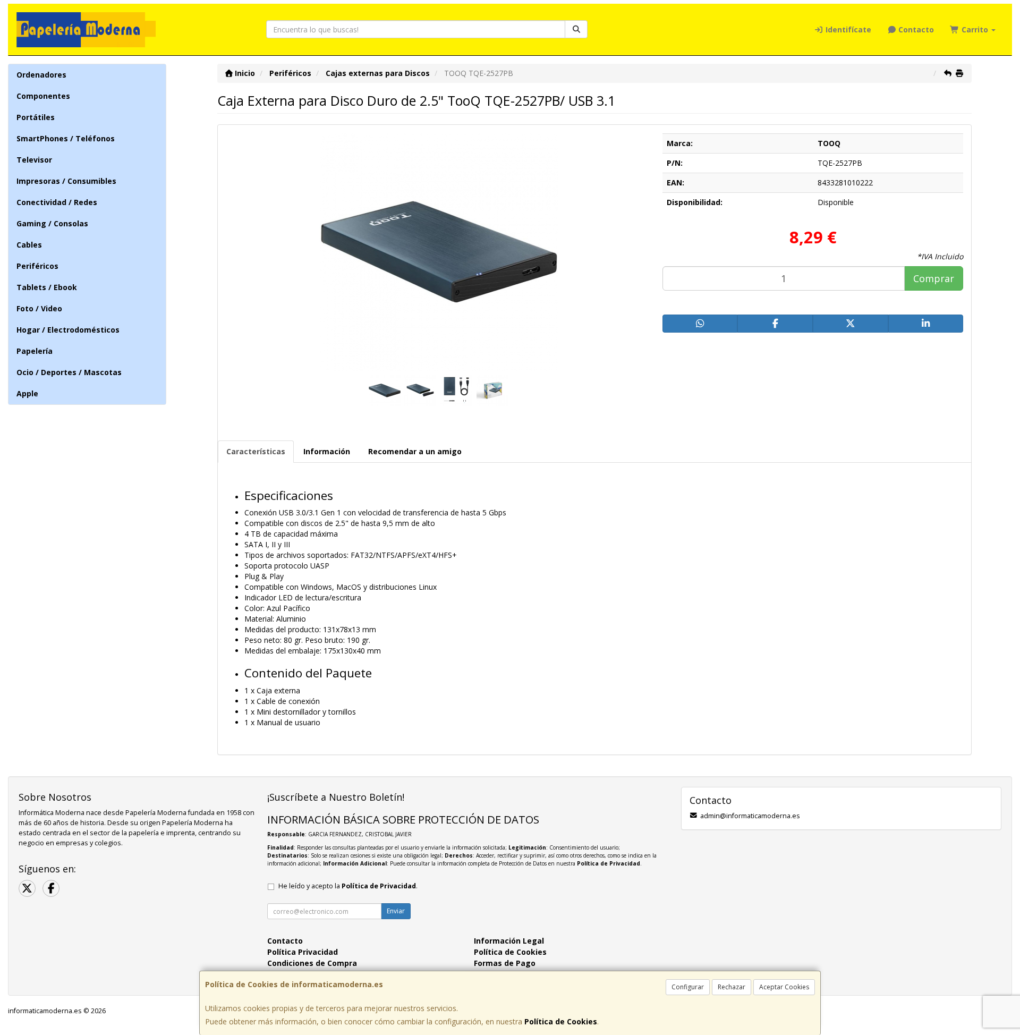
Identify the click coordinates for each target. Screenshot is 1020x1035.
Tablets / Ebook (46, 287)
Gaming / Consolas (52, 223)
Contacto (915, 29)
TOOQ (829, 143)
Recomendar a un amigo (415, 451)
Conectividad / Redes (56, 202)
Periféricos (37, 266)
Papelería (34, 351)
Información (326, 451)
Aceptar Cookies (784, 986)
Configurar (688, 986)
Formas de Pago (505, 963)
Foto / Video (39, 308)
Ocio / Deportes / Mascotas (69, 372)
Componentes (43, 96)
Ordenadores (41, 75)
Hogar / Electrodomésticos (68, 330)
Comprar (933, 278)
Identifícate (847, 29)
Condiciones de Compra (312, 963)
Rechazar (731, 986)
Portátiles (35, 117)
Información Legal (509, 941)
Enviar (396, 910)
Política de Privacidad (608, 863)
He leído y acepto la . (348, 885)
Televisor (34, 160)
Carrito (974, 29)
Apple (27, 393)
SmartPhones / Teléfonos (65, 138)
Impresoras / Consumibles (66, 181)
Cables (29, 245)
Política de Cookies (560, 1021)
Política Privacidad (302, 952)
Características (255, 451)
